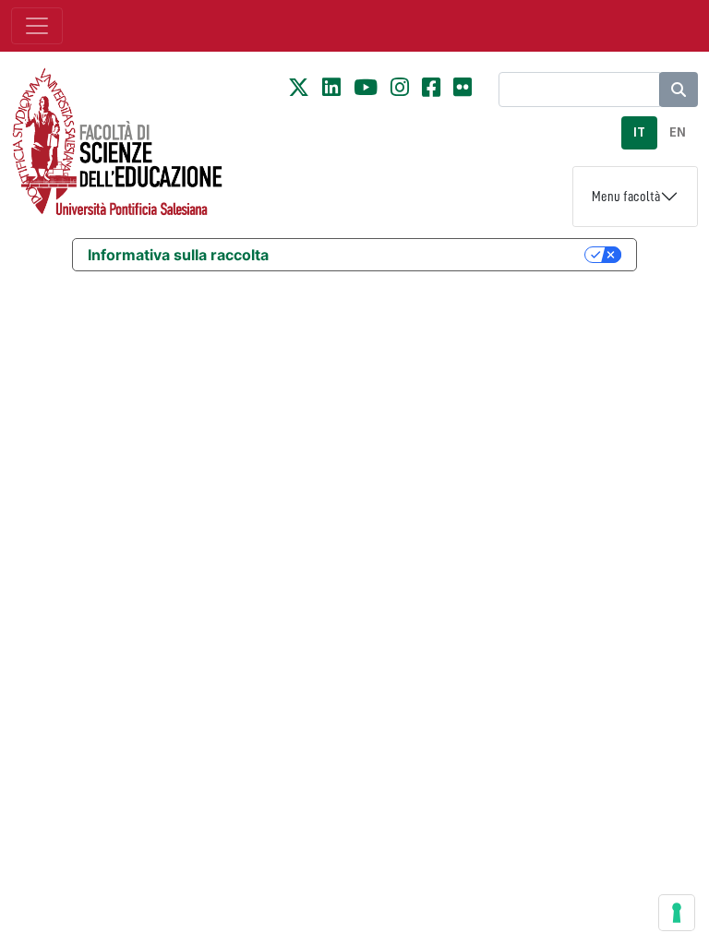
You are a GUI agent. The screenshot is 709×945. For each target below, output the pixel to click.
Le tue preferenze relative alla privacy (435, 254)
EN (677, 132)
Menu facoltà (626, 196)
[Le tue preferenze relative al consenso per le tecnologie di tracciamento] (676, 912)
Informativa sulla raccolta (178, 254)
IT (639, 132)
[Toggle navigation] (37, 25)
